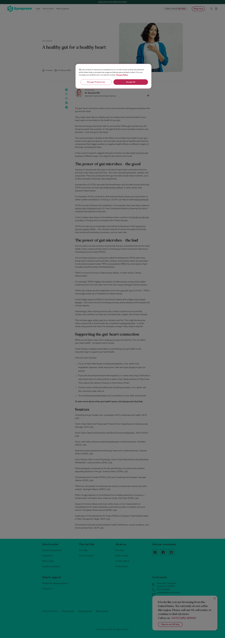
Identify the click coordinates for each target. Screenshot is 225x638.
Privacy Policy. (122, 75)
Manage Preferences (96, 82)
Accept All (130, 82)
